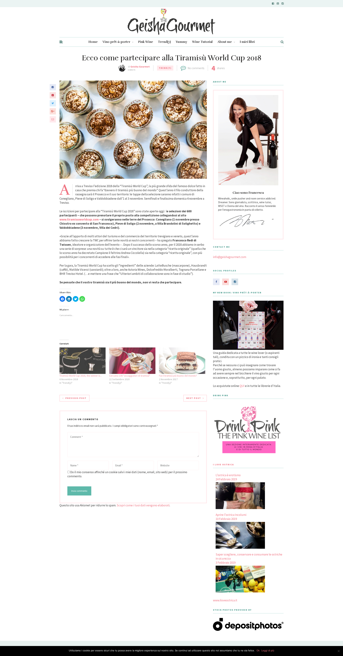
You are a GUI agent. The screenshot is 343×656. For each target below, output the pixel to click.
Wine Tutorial (202, 42)
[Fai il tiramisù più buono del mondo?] (182, 360)
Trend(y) (164, 42)
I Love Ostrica (223, 464)
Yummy (181, 42)
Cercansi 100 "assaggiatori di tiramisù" (129, 375)
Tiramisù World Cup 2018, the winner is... (80, 375)
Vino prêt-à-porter (116, 42)
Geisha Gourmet (140, 66)
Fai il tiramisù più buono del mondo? (178, 375)
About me (224, 42)
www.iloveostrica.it (225, 600)
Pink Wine (145, 42)
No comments (196, 68)
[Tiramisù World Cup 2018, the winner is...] (82, 360)
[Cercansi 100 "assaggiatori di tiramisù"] (132, 360)
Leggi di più (267, 650)
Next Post (193, 398)
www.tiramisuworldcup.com (79, 219)
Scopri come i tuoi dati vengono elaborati (143, 505)
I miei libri (247, 42)
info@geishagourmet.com (229, 257)
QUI (242, 386)
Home (93, 42)
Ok (258, 650)
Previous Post (75, 398)
